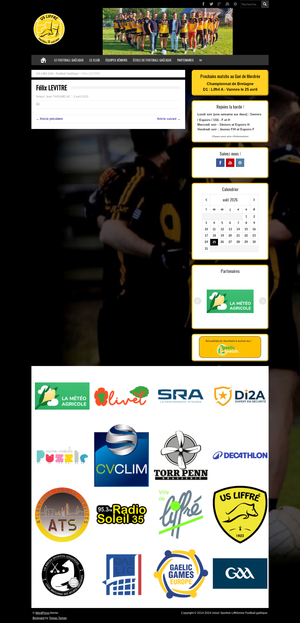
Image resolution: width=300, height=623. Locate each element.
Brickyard (39, 618)
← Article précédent (49, 119)
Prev (197, 301)
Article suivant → (168, 119)
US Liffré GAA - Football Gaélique (57, 73)
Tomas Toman (58, 618)
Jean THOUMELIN (58, 96)
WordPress (42, 613)
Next (262, 301)
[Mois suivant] (254, 200)
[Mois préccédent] (206, 200)
